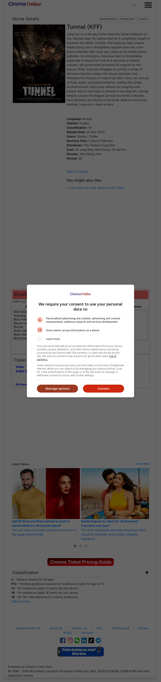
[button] (80, 339)
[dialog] (80, 341)
